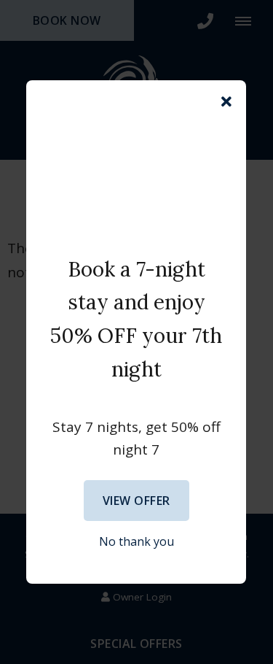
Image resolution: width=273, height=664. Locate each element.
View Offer (136, 501)
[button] (226, 102)
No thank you (136, 541)
